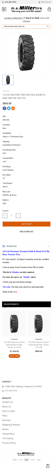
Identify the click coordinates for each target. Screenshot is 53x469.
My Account (46, 2)
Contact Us (7, 402)
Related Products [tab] (11, 304)
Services (6, 420)
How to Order (8, 411)
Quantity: (6, 211)
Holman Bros (8, 434)
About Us (6, 406)
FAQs (4, 415)
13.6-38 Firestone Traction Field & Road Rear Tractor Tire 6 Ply (38, 344)
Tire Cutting (7, 438)
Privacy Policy (9, 443)
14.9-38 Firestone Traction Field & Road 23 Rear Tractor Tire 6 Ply (14, 344)
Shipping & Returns (11, 424)
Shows (5, 429)
